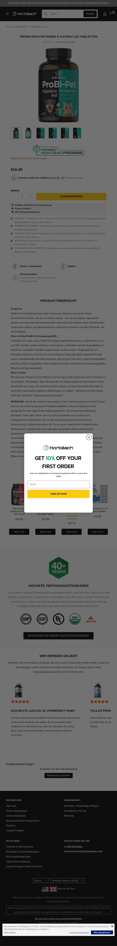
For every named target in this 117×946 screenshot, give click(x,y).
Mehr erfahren (10, 932)
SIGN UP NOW (58, 494)
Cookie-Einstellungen (79, 932)
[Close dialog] (89, 437)
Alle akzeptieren (102, 932)
